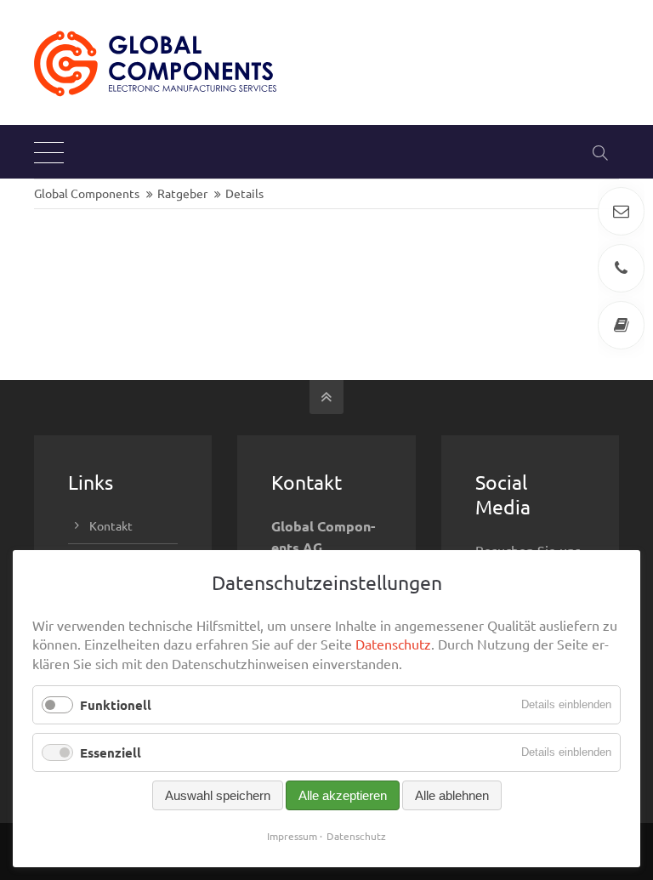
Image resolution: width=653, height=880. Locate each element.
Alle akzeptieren (342, 795)
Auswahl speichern (217, 795)
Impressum (292, 836)
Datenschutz (393, 643)
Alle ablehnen (452, 795)
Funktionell (115, 704)
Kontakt (111, 525)
